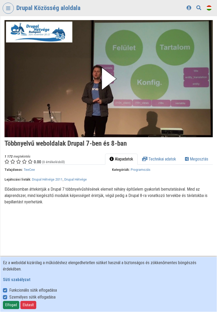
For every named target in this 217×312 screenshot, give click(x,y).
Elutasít (28, 305)
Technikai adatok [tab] (161, 159)
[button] (108, 78)
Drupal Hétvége (75, 179)
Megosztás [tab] (198, 159)
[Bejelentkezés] (189, 8)
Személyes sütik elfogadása (32, 297)
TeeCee (29, 169)
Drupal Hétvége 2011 (47, 179)
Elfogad (11, 305)
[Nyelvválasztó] (209, 8)
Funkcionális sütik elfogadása (33, 290)
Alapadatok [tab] (123, 159)
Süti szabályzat (16, 279)
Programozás (140, 169)
